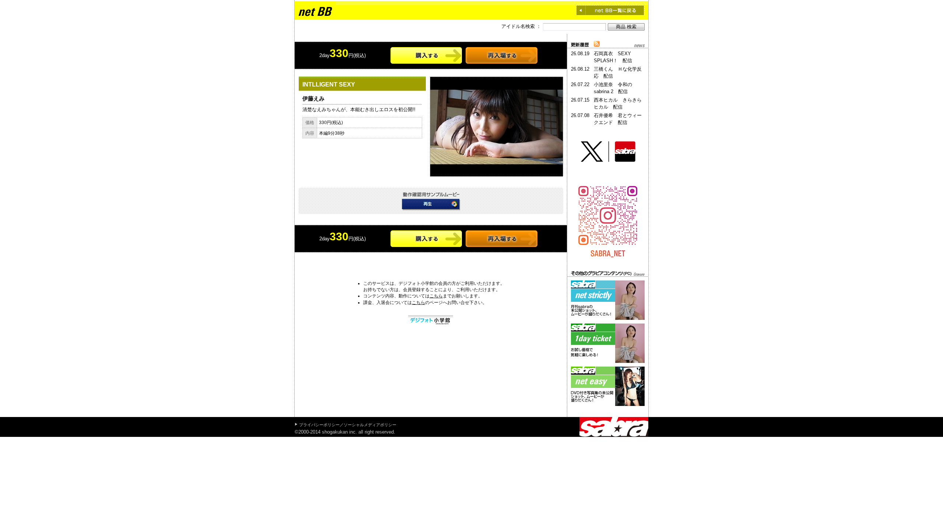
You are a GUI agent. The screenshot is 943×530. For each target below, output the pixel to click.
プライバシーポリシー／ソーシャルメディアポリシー (347, 425)
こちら (436, 295)
